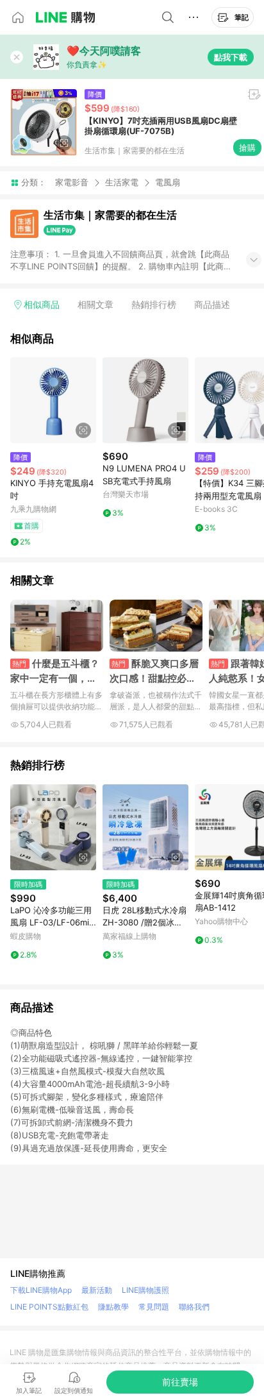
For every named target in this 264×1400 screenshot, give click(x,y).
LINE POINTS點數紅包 (49, 1306)
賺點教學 (113, 1306)
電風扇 (167, 182)
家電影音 (71, 182)
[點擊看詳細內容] (53, 400)
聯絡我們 (194, 1306)
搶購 (247, 147)
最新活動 (96, 1290)
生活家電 (121, 182)
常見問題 (153, 1306)
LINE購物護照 (145, 1290)
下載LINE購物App (41, 1290)
